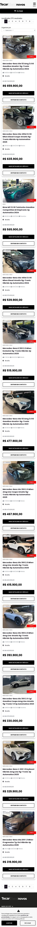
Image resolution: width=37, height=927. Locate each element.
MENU (34, 6)
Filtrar (20, 11)
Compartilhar (7, 36)
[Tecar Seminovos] (12, 4)
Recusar (28, 923)
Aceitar (9, 923)
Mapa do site (6, 906)
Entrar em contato (18, 100)
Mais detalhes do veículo (18, 93)
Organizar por (6, 28)
